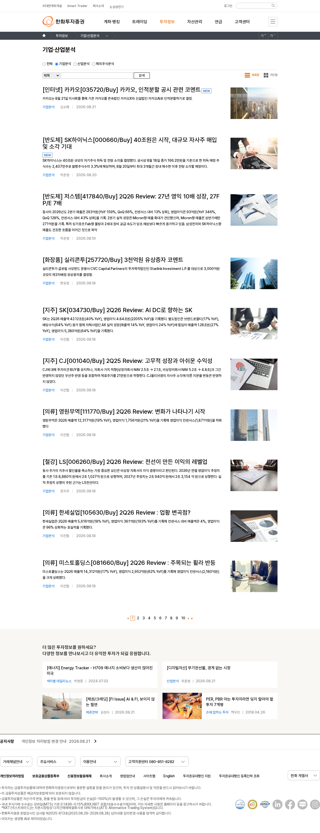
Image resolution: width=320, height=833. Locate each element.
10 (182, 618)
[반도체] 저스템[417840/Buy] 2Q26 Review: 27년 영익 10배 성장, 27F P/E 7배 (131, 200)
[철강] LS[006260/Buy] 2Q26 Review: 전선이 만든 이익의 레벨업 (125, 461)
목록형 (255, 75)
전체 (49, 64)
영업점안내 (127, 776)
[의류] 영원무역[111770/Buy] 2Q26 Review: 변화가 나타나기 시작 (123, 411)
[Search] (273, 5)
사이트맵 (149, 776)
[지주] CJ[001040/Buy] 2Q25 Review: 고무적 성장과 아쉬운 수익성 (127, 360)
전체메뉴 (273, 21)
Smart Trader (77, 5)
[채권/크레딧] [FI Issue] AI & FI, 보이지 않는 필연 (120, 702)
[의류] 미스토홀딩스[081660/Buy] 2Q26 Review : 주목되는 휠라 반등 (129, 562)
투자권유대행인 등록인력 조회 (239, 776)
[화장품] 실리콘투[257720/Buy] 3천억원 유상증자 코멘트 (112, 259)
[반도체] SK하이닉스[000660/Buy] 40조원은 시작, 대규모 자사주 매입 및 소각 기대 (129, 143)
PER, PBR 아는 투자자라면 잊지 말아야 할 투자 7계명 (239, 702)
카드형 (274, 75)
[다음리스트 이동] (188, 618)
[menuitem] (112, 25)
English (169, 776)
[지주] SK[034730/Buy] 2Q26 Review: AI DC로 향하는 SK (117, 310)
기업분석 (65, 64)
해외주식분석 (105, 64)
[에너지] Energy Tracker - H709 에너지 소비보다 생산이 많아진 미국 (100, 671)
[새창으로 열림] (276, 805)
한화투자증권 (63, 21)
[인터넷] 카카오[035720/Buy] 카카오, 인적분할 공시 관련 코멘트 (121, 89)
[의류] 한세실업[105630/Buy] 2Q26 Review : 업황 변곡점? (116, 512)
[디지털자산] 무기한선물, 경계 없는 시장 (198, 668)
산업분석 (84, 64)
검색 (142, 75)
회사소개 (106, 776)
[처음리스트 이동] (128, 618)
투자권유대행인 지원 (197, 776)
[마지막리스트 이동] (192, 618)
